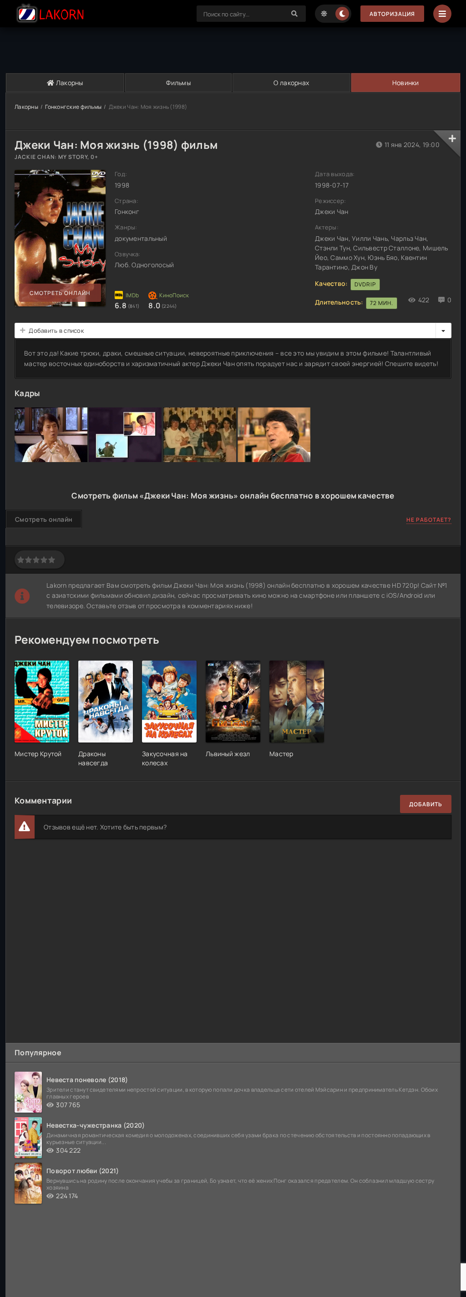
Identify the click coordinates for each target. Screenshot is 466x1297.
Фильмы (178, 82)
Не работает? (428, 520)
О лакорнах (291, 82)
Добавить (425, 804)
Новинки (405, 82)
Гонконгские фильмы (73, 107)
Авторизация (392, 14)
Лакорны (69, 82)
